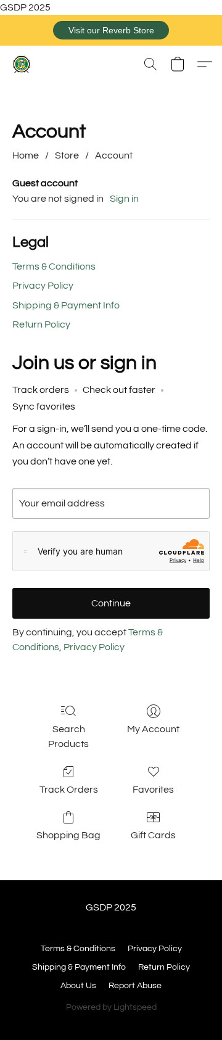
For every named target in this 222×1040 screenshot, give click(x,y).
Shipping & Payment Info (66, 305)
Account (114, 155)
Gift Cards (153, 835)
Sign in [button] (124, 199)
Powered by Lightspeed (111, 1007)
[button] (111, 30)
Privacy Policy (42, 286)
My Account (153, 729)
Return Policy (41, 324)
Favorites (153, 789)
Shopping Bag (68, 835)
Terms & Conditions (54, 266)
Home (25, 155)
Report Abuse (135, 985)
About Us (78, 985)
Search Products (68, 736)
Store (67, 155)
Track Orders (68, 789)
